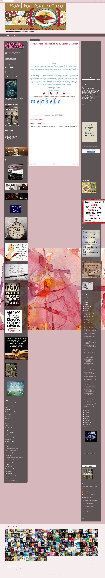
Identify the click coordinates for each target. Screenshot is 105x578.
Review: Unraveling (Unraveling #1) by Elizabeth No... (89, 360)
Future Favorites (8, 437)
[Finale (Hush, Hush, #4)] (91, 555)
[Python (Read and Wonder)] (31, 560)
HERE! (13, 53)
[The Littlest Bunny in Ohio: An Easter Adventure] (34, 536)
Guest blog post (8, 441)
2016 (84, 297)
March (86, 420)
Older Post (75, 164)
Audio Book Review (9, 402)
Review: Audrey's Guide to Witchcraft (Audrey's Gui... (90, 369)
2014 (84, 301)
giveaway (7, 439)
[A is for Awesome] (79, 540)
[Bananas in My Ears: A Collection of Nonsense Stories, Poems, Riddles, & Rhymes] (16, 560)
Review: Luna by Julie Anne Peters (89, 320)
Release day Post (9, 468)
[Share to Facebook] (60, 115)
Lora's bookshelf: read (11, 526)
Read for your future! (88, 87)
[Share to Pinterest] (61, 115)
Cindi (6, 423)
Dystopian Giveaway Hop (90, 327)
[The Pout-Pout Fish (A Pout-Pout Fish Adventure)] (76, 551)
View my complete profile (87, 100)
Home (8, 35)
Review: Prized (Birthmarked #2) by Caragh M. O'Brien (89, 390)
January (87, 424)
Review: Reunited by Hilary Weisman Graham (90, 353)
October (87, 310)
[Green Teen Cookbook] (13, 542)
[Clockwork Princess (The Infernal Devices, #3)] (88, 555)
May (86, 416)
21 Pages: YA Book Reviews (90, 486)
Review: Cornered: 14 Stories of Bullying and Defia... (90, 346)
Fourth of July (8, 432)
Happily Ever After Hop (89, 406)
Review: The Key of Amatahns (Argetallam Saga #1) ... (89, 395)
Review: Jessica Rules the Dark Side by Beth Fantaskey (90, 313)
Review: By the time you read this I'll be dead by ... (90, 324)
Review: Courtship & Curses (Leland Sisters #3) (90, 373)
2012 (84, 304)
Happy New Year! (9, 446)
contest (6, 425)
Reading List (8, 466)
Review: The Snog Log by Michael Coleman (90, 404)
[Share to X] (59, 115)
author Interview (8, 405)
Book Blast (7, 416)
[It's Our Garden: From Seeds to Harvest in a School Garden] (22, 559)
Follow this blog (91, 151)
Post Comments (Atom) (57, 168)
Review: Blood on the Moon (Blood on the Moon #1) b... (89, 365)
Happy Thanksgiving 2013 (11, 448)
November (87, 308)
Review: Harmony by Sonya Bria (89, 350)
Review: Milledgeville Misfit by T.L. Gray (90, 400)
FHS (6, 430)
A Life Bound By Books (89, 489)
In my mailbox (8, 452)
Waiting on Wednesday (10, 480)
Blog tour (7, 414)
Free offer (7, 434)
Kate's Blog (86, 511)
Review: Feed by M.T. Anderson (89, 383)
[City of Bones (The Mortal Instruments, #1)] (52, 551)
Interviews (7, 455)
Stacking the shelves (9, 475)
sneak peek (7, 473)
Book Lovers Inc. (87, 497)
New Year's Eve (8, 462)
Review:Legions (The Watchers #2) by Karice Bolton (90, 330)
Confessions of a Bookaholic (90, 500)
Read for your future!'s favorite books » (92, 562)
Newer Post (33, 164)
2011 (84, 426)
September (87, 408)
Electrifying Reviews (88, 506)
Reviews (7, 471)
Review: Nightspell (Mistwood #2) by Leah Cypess (90, 342)
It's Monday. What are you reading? (13, 457)
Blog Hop (7, 409)
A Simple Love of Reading (89, 494)
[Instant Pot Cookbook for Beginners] (34, 530)
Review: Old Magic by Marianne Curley (89, 356)
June (86, 414)
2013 (84, 302)
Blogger (60, 575)
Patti (6, 464)
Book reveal (7, 418)
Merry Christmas (8, 459)
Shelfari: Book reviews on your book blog (14, 569)
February (87, 422)
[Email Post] (53, 115)
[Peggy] (76, 541)
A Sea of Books (87, 491)
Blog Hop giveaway (9, 411)
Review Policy (15, 35)
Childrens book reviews (10, 421)
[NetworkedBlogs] (91, 149)
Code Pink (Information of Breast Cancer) (90, 380)
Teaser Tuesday (8, 478)
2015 (84, 299)
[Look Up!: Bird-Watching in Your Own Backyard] (25, 559)
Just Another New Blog (88, 509)
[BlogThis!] (57, 115)
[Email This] (56, 115)
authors (6, 407)
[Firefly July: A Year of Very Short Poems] (82, 542)
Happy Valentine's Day (10, 450)
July (86, 412)
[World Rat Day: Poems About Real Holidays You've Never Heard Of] (28, 560)
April (86, 418)
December (87, 306)
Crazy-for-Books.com (88, 503)
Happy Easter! (8, 443)
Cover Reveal (8, 427)
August (86, 410)
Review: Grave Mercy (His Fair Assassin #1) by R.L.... (90, 338)
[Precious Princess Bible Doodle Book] (52, 555)
